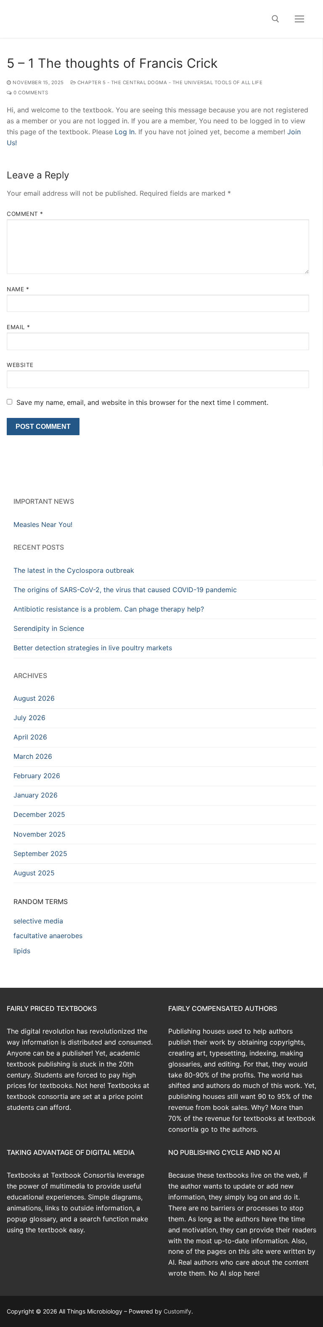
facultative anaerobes (47, 935)
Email (18, 327)
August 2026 (34, 698)
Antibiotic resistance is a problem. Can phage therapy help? (108, 609)
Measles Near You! (42, 524)
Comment (25, 213)
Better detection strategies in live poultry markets (92, 648)
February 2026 (36, 775)
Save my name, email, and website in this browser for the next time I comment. (142, 402)
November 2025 (39, 834)
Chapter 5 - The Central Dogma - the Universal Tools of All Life (169, 82)
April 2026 (30, 737)
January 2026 (35, 795)
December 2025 (39, 814)
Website (20, 365)
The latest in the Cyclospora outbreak (73, 570)
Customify (177, 1311)
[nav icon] (299, 19)
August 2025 (34, 873)
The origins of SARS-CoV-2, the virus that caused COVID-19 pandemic (125, 589)
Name (18, 289)
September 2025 (40, 853)
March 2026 (32, 756)
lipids (21, 951)
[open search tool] (275, 19)
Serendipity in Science (48, 628)
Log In (125, 132)
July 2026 (29, 717)
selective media (38, 921)
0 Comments (30, 93)
